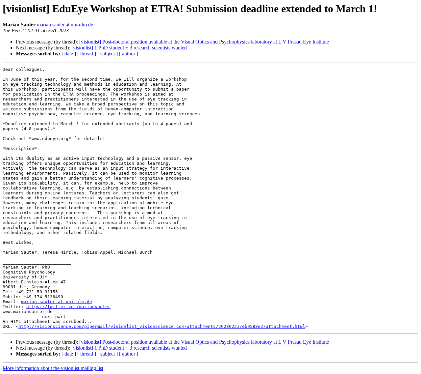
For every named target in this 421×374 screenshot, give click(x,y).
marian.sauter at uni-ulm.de (65, 24)
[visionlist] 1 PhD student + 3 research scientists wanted (129, 47)
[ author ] (128, 53)
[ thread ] (86, 53)
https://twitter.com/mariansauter (68, 306)
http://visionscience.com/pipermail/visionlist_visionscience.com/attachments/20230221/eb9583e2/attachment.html (161, 326)
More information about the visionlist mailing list (53, 368)
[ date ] (69, 53)
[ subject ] (107, 53)
